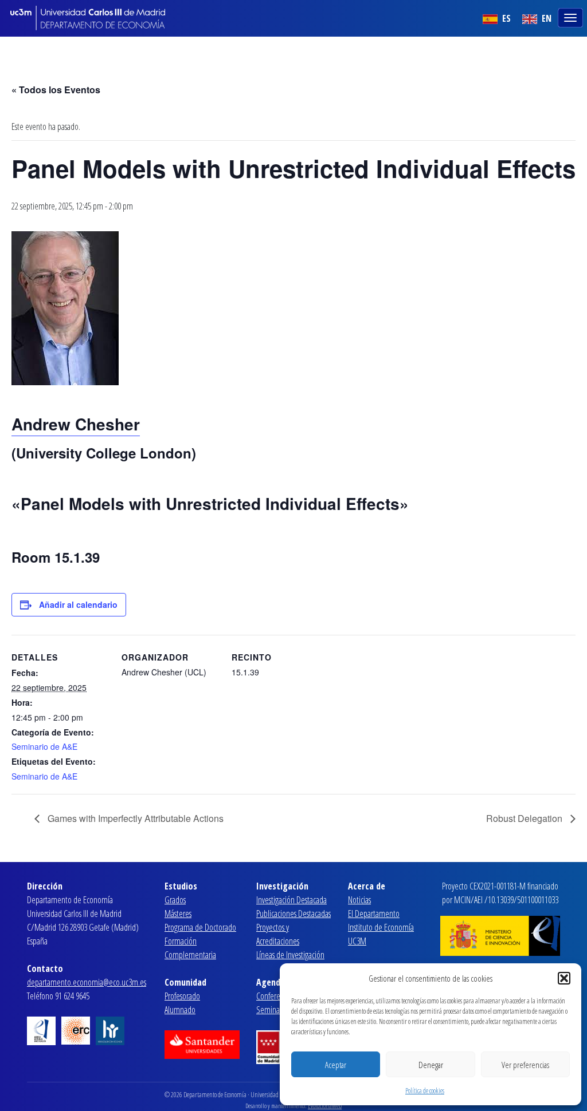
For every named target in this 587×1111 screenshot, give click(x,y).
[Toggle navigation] (571, 16)
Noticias (359, 899)
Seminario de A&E (44, 746)
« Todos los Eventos (55, 89)
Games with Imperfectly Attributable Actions (134, 818)
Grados (175, 899)
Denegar (430, 1064)
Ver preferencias (525, 1064)
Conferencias (275, 996)
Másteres (178, 913)
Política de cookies (424, 1091)
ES (505, 18)
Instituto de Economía (381, 927)
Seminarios (273, 1009)
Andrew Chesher (75, 424)
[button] (564, 978)
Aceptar (335, 1064)
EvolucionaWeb (325, 1105)
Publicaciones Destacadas (293, 913)
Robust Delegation (525, 818)
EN (545, 18)
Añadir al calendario (78, 604)
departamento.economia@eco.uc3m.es (86, 982)
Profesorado (182, 996)
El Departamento (374, 913)
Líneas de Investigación (290, 954)
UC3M (357, 941)
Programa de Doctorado (200, 927)
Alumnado (180, 1009)
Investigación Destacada (291, 899)
